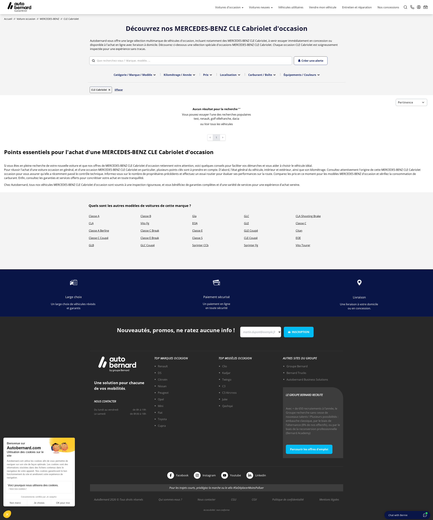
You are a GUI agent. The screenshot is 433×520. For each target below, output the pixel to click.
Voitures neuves (260, 7)
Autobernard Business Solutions (307, 379)
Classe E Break (150, 238)
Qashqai (227, 406)
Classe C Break (150, 230)
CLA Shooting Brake (308, 216)
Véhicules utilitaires (290, 7)
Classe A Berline (99, 230)
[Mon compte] (419, 7)
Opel (161, 399)
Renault (163, 366)
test (196, 118)
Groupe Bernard (297, 366)
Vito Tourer (303, 245)
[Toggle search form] (405, 7)
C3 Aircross (229, 393)
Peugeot (163, 393)
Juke (224, 399)
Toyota (162, 419)
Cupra (162, 426)
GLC (246, 216)
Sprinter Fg (251, 245)
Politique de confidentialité (288, 499)
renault (204, 118)
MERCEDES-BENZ (49, 18)
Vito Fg (145, 223)
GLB (91, 245)
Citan (299, 230)
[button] (7, 514)
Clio (224, 366)
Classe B (146, 216)
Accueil (8, 18)
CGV (254, 499)
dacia (235, 118)
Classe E (197, 230)
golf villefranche (221, 118)
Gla (194, 216)
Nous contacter (206, 499)
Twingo (226, 379)
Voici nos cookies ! (18, 489)
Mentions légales (329, 499)
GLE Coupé (251, 230)
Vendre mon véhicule (322, 7)
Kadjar (226, 373)
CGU (233, 499)
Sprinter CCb (200, 245)
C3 (223, 386)
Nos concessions (388, 7)
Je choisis (39, 502)
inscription (300, 332)
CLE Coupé (251, 238)
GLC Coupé (148, 245)
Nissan (162, 386)
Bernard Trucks (296, 373)
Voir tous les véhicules (218, 124)
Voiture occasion (26, 18)
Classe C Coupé (98, 238)
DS (159, 373)
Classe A (94, 216)
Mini (160, 406)
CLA (91, 223)
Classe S (197, 238)
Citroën (162, 379)
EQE (298, 238)
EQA (195, 223)
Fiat (160, 413)
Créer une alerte (312, 61)
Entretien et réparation (357, 7)
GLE (246, 223)
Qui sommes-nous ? (170, 499)
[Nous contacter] (425, 7)
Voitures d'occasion (228, 7)
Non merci (15, 502)
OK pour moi (63, 502)
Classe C (301, 223)
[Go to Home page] (19, 7)
